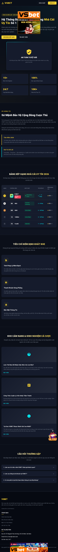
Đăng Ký (52, 3)
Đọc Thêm (6, 372)
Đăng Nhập (42, 3)
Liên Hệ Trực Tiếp (6, 525)
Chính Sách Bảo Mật (6, 517)
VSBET (8, 3)
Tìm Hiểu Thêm (23, 37)
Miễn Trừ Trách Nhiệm (7, 522)
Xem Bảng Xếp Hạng (9, 37)
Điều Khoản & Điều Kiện (7, 519)
